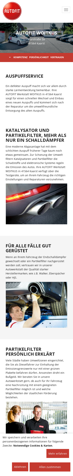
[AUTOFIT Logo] (12, 11)
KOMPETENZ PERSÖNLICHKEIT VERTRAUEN (38, 57)
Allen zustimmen (50, 467)
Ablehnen (20, 467)
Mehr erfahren (57, 453)
